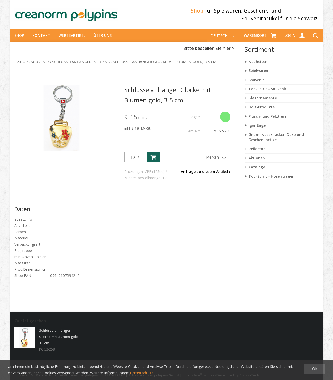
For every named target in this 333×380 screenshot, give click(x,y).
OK (314, 368)
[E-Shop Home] (66, 14)
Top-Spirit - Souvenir (267, 88)
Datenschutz (141, 372)
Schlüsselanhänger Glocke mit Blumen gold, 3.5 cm (164, 61)
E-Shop (21, 61)
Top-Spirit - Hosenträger (271, 176)
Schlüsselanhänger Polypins (81, 61)
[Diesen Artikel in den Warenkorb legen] (153, 157)
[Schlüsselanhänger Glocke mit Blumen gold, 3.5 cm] (24, 337)
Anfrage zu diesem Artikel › (205, 171)
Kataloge (256, 167)
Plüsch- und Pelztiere (267, 116)
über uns (103, 35)
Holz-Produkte (261, 107)
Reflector (256, 148)
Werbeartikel (72, 35)
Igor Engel (257, 125)
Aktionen (256, 157)
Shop (19, 35)
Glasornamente (262, 97)
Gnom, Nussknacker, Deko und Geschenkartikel (276, 137)
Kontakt (41, 35)
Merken (213, 157)
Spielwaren (258, 70)
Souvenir (256, 79)
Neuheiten (257, 61)
